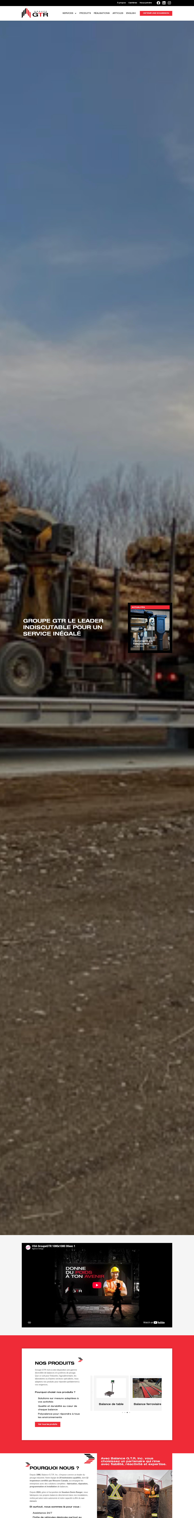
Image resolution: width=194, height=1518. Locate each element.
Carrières (132, 3)
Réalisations (102, 13)
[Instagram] (169, 3)
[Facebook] (158, 3)
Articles (118, 13)
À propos (121, 3)
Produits (85, 13)
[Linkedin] (164, 3)
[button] (92, 1392)
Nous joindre (146, 3)
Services (68, 13)
